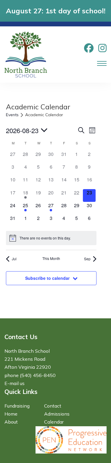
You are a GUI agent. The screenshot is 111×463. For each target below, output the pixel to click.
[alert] (51, 238)
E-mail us (14, 383)
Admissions (57, 414)
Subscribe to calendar (47, 278)
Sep (87, 258)
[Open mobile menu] (102, 63)
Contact (52, 406)
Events (12, 114)
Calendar (54, 422)
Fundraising (17, 406)
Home (10, 414)
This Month (51, 258)
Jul (14, 258)
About (11, 422)
